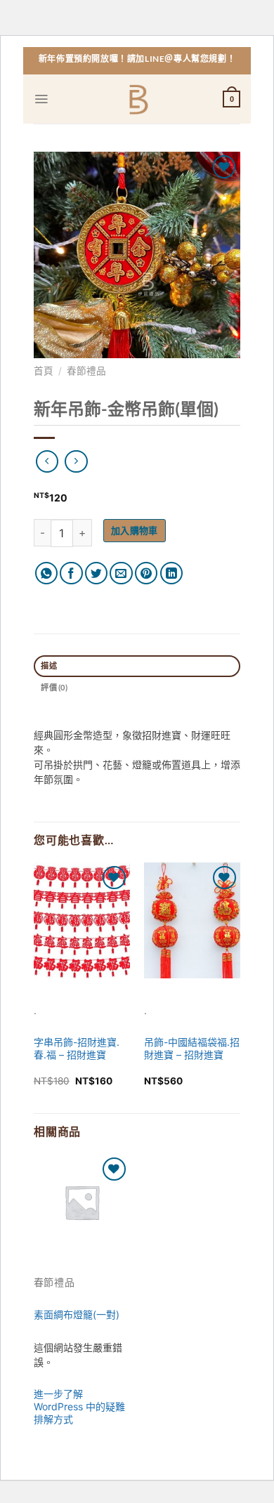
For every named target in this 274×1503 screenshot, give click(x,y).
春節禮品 (86, 370)
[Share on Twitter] (96, 573)
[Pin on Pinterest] (146, 573)
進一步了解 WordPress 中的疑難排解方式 (79, 1406)
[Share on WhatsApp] (46, 573)
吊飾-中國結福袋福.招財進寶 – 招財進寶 (192, 1048)
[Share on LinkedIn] (171, 573)
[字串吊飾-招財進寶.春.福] (82, 920)
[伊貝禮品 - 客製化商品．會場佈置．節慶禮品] (137, 99)
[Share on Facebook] (71, 573)
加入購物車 (134, 530)
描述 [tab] (48, 665)
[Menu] (41, 99)
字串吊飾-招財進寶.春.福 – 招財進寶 (76, 1048)
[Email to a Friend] (121, 573)
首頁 (43, 370)
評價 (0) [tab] (54, 687)
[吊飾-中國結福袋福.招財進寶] (192, 920)
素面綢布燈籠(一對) (76, 1314)
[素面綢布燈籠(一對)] (82, 1202)
